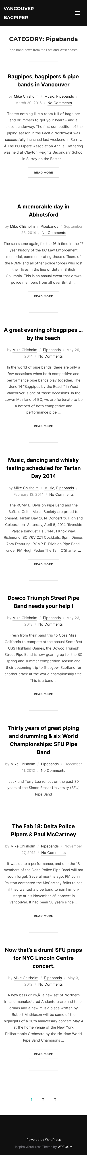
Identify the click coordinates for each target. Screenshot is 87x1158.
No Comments (60, 103)
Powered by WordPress (44, 1139)
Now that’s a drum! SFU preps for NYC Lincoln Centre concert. (43, 958)
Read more (46, 172)
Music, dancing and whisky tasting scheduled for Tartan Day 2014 (43, 468)
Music (49, 96)
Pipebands (65, 96)
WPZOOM (65, 1147)
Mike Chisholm (26, 96)
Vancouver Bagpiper (19, 13)
